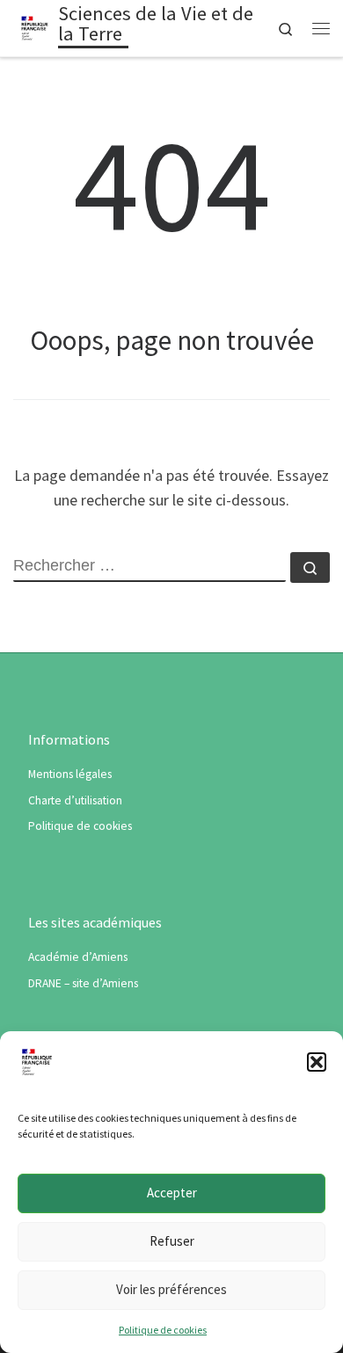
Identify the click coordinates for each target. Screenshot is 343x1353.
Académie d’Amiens (78, 956)
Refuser (172, 1241)
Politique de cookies (163, 1329)
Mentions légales (70, 774)
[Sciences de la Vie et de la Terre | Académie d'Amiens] (35, 26)
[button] (316, 1062)
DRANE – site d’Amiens (83, 983)
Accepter (172, 1192)
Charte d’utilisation (75, 800)
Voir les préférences (171, 1289)
